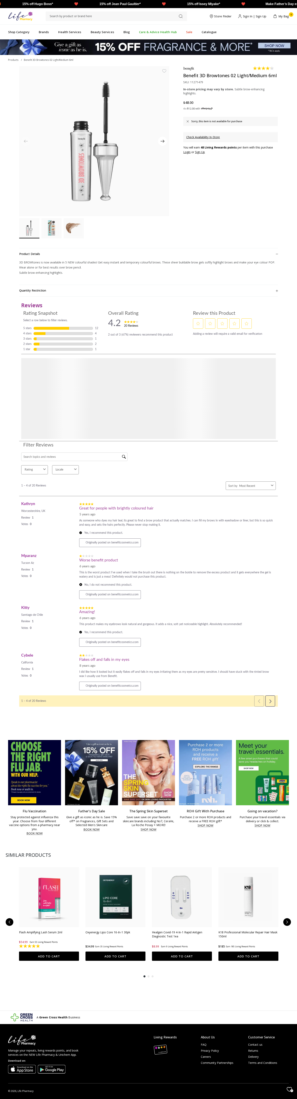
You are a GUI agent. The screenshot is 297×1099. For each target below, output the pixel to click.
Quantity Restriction (32, 290)
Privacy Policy (210, 1051)
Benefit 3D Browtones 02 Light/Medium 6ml (48, 60)
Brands (44, 32)
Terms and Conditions (262, 1063)
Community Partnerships (217, 1063)
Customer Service (261, 1037)
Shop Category (18, 32)
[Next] (162, 141)
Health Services (69, 32)
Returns (253, 1051)
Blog (126, 32)
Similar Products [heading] (28, 855)
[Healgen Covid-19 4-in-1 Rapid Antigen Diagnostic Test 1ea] (182, 897)
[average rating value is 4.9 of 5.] (30, 946)
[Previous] (9, 922)
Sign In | (249, 16)
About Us (208, 1037)
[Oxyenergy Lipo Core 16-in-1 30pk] (115, 897)
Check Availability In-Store (203, 137)
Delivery (253, 1057)
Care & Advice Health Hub (158, 32)
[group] (49, 914)
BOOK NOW (34, 833)
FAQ (203, 1044)
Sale (189, 32)
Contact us (255, 1044)
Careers (206, 1057)
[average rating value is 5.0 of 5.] (229, 946)
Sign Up (261, 16)
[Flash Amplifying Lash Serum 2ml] (49, 897)
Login (187, 152)
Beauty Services (102, 32)
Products (13, 60)
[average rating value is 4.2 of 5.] (264, 68)
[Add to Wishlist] (164, 71)
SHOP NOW (148, 829)
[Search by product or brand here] (180, 16)
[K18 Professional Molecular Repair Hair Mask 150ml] (248, 897)
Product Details (29, 254)
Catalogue (209, 32)
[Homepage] (20, 16)
